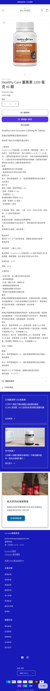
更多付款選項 (25, 125)
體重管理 (8, 590)
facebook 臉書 (10, 551)
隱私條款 (8, 626)
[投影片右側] (30, 74)
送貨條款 (8, 418)
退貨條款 (8, 631)
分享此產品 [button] (8, 387)
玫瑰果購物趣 (16, 518)
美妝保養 (8, 580)
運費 (9, 95)
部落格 (7, 611)
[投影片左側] (19, 74)
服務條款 (8, 637)
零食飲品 (8, 601)
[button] (2, 10)
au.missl (22, 690)
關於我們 (8, 647)
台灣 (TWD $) (24, 673)
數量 (3, 99)
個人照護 (8, 595)
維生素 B (8, 463)
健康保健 (8, 574)
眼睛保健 (8, 585)
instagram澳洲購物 (12, 554)
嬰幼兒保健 (9, 606)
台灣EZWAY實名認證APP (14, 561)
